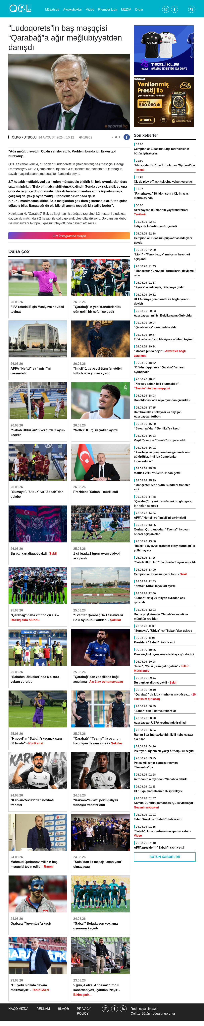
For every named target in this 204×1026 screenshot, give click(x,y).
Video (90, 9)
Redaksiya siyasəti (144, 1008)
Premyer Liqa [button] (107, 9)
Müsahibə (52, 9)
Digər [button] (139, 9)
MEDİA (126, 9)
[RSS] (123, 1012)
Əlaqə (63, 1008)
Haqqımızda (18, 1008)
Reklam (43, 1008)
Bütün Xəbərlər (164, 857)
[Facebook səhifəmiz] (114, 1012)
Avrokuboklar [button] (72, 9)
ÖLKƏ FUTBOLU (24, 137)
